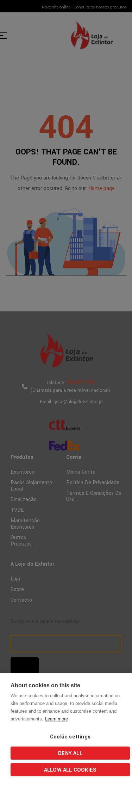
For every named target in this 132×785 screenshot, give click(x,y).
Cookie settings (70, 737)
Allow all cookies (70, 770)
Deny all (70, 753)
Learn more (56, 719)
